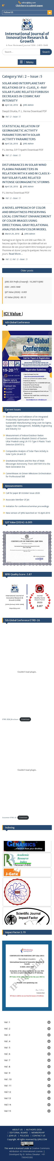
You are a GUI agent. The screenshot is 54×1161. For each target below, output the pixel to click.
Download (25, 719)
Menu (29, 62)
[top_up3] (27, 910)
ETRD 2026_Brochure (10, 719)
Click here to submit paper (29, 5)
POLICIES (24, 1136)
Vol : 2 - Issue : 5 (13, 116)
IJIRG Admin (28, 105)
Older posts (27, 270)
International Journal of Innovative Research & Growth (27, 37)
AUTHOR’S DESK (34, 1130)
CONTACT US (38, 1136)
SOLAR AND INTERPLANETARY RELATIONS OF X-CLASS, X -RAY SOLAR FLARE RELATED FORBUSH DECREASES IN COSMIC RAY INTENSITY (25, 91)
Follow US (8, 12)
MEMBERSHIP (38, 1133)
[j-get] (27, 860)
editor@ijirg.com (29, 3)
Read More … (16, 253)
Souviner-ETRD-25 (9, 817)
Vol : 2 (8, 259)
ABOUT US (17, 1130)
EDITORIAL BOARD (19, 1133)
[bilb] (27, 848)
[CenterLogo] (27, 880)
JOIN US (12, 1136)
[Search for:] (27, 51)
